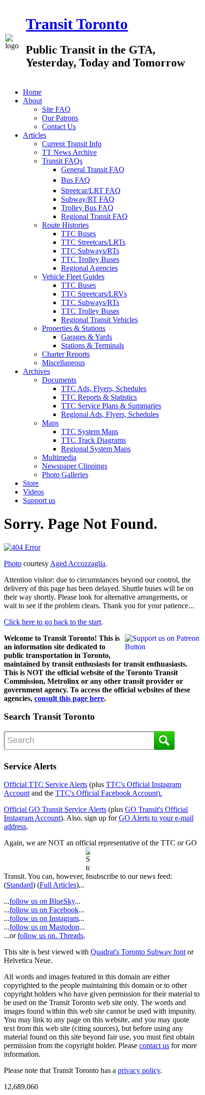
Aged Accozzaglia (77, 563)
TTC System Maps (89, 431)
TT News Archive (69, 152)
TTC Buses (78, 234)
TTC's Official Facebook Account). (108, 793)
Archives (36, 371)
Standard (19, 885)
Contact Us (59, 126)
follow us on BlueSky (42, 901)
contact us (154, 1045)
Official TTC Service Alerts (45, 784)
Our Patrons (60, 118)
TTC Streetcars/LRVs (94, 294)
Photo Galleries (65, 475)
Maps (50, 423)
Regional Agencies (89, 268)
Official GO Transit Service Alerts (55, 809)
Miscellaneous (63, 363)
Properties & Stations (73, 328)
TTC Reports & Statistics (99, 397)
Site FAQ (56, 109)
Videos (33, 492)
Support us (39, 500)
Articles (34, 135)
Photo (12, 563)
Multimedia (59, 457)
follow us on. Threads (50, 935)
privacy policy (139, 1070)
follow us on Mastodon (44, 927)
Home (32, 92)
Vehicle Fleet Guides (73, 277)
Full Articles (58, 885)
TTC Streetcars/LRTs (93, 242)
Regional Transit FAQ (94, 216)
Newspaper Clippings (74, 466)
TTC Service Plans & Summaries (111, 406)
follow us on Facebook (44, 910)
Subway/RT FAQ (87, 199)
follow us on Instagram (44, 918)
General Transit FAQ (92, 169)
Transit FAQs (62, 161)
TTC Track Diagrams (93, 440)
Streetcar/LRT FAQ (91, 190)
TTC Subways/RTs (90, 251)
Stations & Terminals (92, 345)
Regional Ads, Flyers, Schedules (110, 414)
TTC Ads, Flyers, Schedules (103, 388)
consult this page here (69, 698)
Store (31, 483)
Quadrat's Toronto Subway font (138, 952)
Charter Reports (66, 354)
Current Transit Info (72, 144)
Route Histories (65, 225)
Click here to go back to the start (52, 622)
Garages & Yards (86, 337)
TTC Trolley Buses (90, 259)
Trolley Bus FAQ (87, 208)
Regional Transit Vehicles (99, 320)
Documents (59, 380)
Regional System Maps (96, 449)
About (32, 101)
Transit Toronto (77, 24)
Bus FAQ (75, 180)
